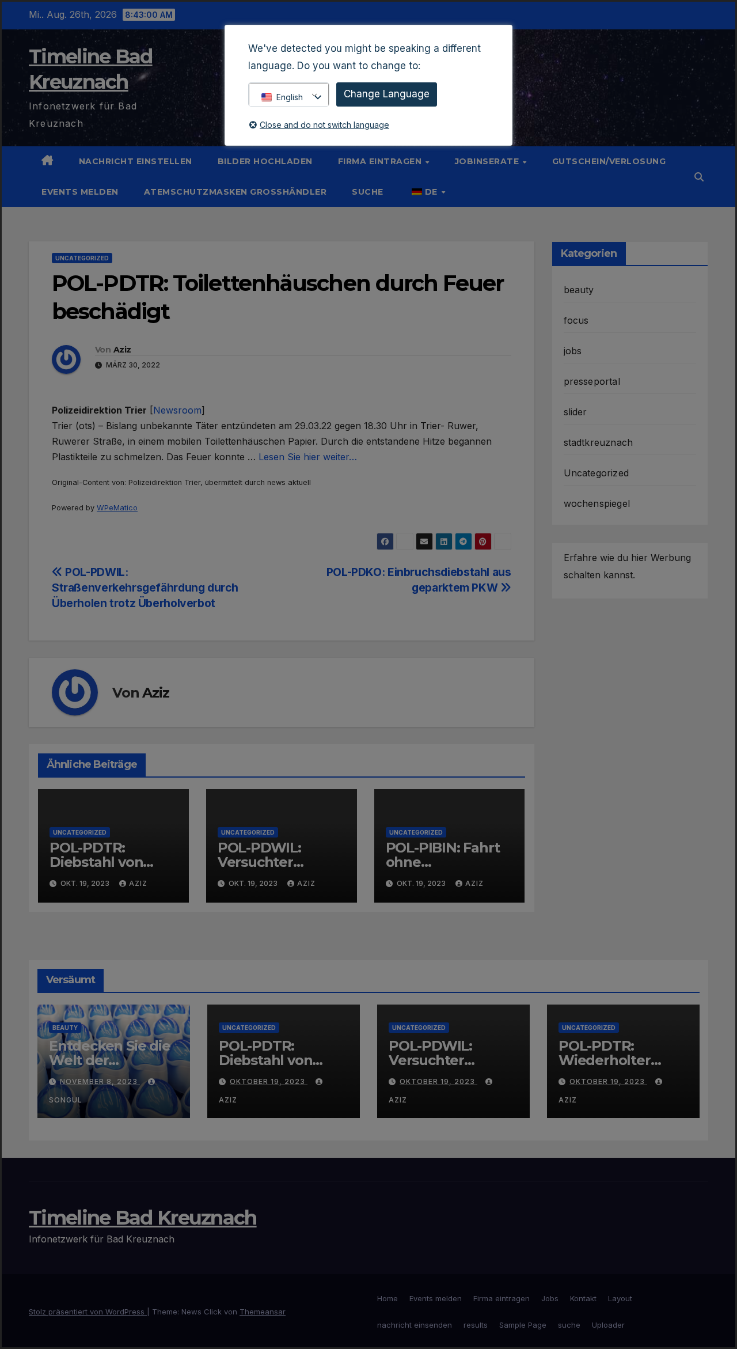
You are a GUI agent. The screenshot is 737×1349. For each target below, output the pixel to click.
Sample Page (522, 1324)
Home (387, 1298)
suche (367, 192)
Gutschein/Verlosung (609, 161)
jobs (573, 351)
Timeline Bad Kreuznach (143, 1218)
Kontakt (583, 1298)
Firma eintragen (381, 161)
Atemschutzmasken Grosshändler (235, 192)
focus (576, 320)
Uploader (608, 1324)
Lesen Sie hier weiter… (308, 457)
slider (575, 412)
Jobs (550, 1298)
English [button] (289, 97)
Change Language (387, 94)
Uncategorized (82, 258)
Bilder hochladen (265, 161)
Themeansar (263, 1311)
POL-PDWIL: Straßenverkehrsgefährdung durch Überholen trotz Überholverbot (145, 587)
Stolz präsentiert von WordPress (88, 1311)
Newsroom (177, 410)
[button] (699, 177)
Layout (620, 1298)
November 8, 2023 (100, 1081)
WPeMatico (117, 507)
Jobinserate (488, 161)
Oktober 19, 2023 (268, 1081)
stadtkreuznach (598, 442)
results (476, 1324)
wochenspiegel (597, 503)
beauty (579, 289)
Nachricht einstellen (135, 161)
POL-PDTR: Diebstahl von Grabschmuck (97, 862)
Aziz (122, 349)
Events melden (80, 192)
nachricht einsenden (414, 1324)
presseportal (592, 381)
